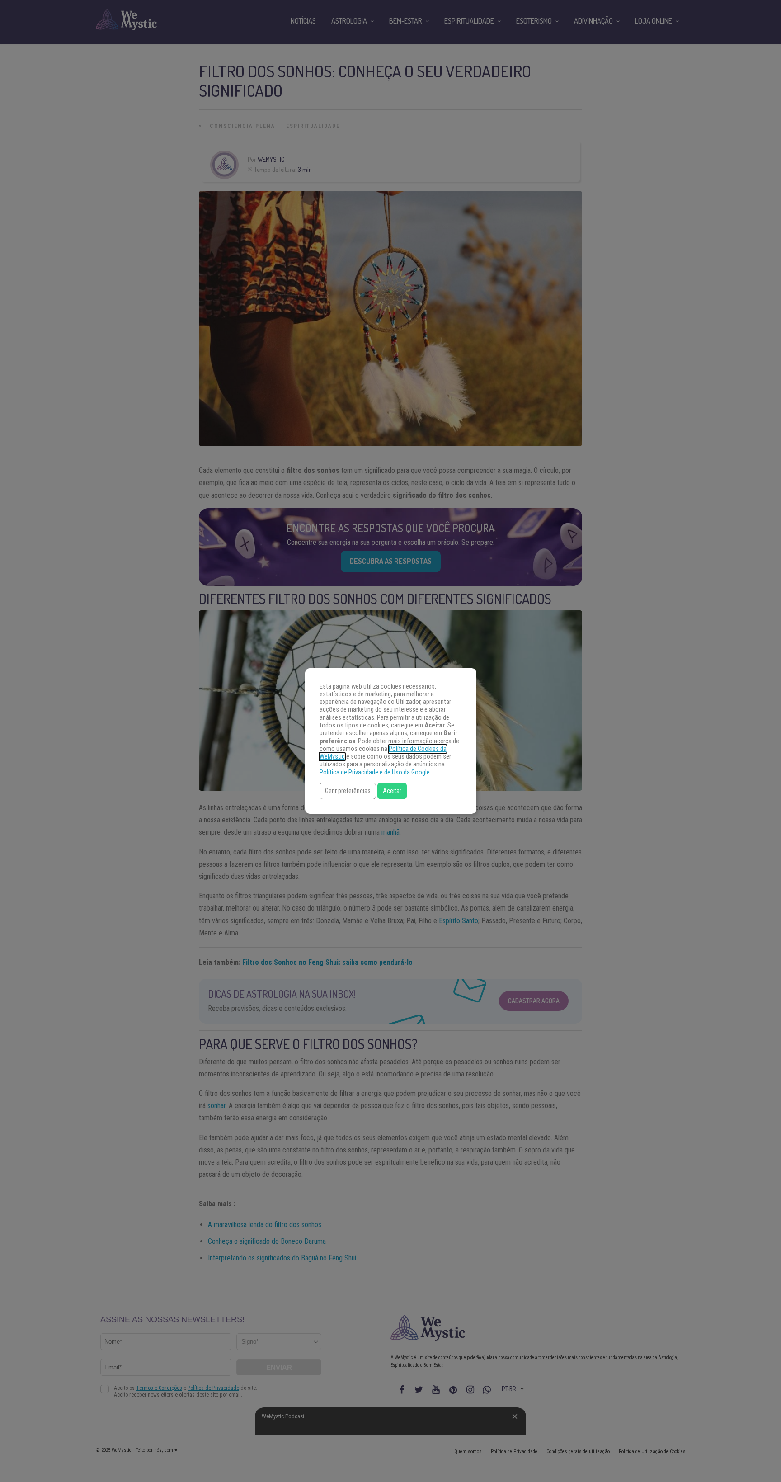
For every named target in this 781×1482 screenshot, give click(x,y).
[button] (348, 791)
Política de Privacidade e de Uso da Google (375, 772)
